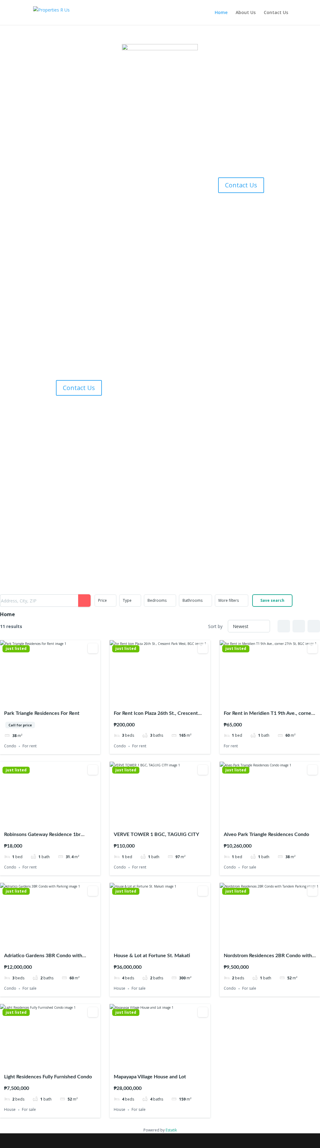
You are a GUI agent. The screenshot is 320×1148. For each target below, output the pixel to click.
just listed (16, 649)
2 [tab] (44, 700)
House (119, 988)
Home (221, 12)
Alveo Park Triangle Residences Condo (266, 834)
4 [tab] (56, 700)
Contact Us (276, 12)
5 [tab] (61, 700)
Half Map (314, 626)
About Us (246, 12)
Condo (10, 746)
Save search (272, 600)
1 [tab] (39, 700)
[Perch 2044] (79, 371)
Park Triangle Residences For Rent (41, 713)
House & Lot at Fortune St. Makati (152, 955)
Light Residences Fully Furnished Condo (48, 1076)
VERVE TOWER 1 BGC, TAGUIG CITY (156, 834)
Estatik (171, 1130)
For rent (29, 746)
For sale (249, 867)
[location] (241, 169)
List (298, 626)
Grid (284, 626)
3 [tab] (50, 700)
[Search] (84, 600)
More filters (228, 600)
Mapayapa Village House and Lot (150, 1076)
